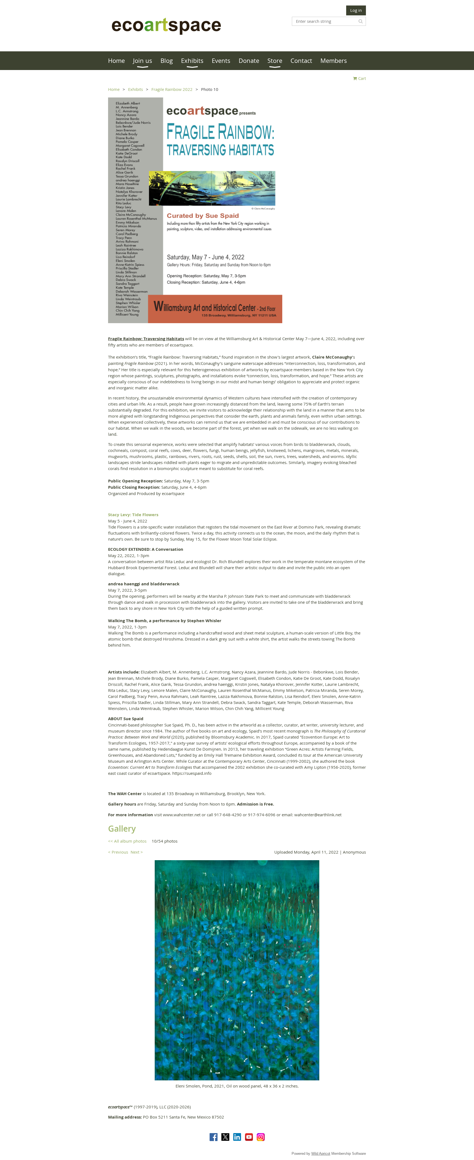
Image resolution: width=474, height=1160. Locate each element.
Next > (137, 852)
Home (114, 89)
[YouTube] (249, 1137)
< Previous (118, 852)
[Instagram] (261, 1137)
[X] (225, 1137)
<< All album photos (127, 841)
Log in (356, 10)
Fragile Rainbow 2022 (172, 89)
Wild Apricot (320, 1153)
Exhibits (135, 89)
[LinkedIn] (237, 1137)
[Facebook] (214, 1137)
